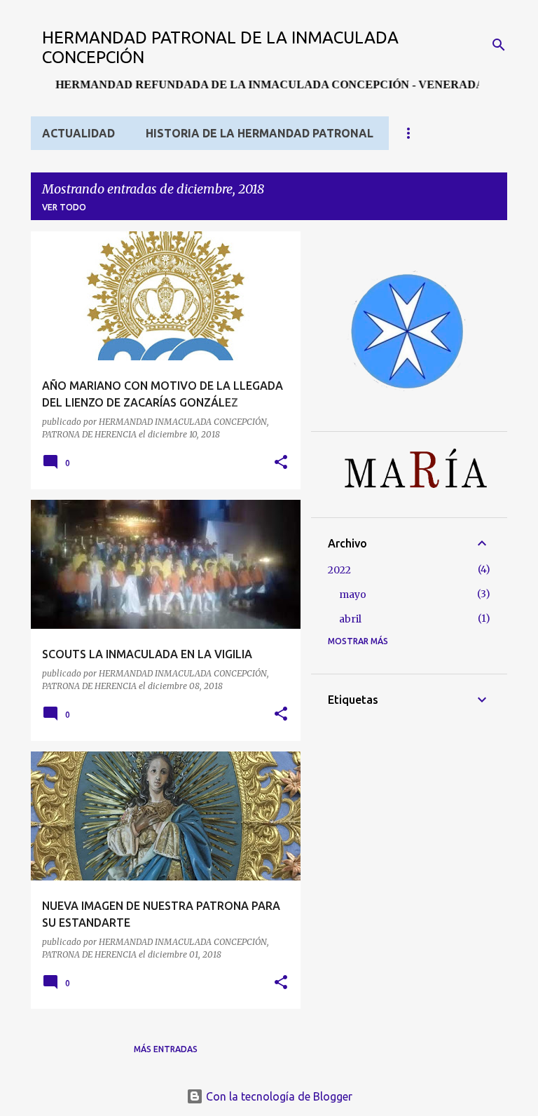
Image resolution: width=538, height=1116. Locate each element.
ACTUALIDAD (78, 133)
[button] (281, 463)
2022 (339, 570)
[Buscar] (498, 45)
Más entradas (166, 1049)
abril (350, 619)
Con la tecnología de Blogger (277, 1096)
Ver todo (64, 207)
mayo (352, 594)
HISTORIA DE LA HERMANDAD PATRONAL (259, 133)
